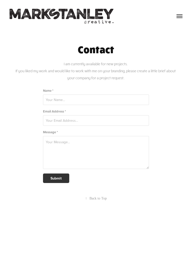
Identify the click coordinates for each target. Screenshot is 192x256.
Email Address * (54, 111)
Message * (50, 132)
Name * (48, 90)
